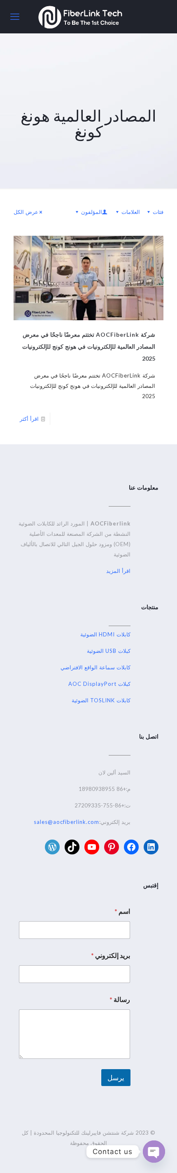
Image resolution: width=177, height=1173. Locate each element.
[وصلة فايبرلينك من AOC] (80, 16)
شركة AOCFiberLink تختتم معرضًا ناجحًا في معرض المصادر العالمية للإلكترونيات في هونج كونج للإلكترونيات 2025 (88, 346)
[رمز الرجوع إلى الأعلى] (160, 1156)
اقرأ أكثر (29, 418)
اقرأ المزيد (118, 571)
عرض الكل (26, 212)
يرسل (115, 1077)
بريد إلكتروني (110, 955)
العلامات (130, 212)
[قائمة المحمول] (15, 16)
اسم (122, 911)
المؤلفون (91, 212)
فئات (158, 212)
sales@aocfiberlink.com (66, 822)
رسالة (119, 999)
